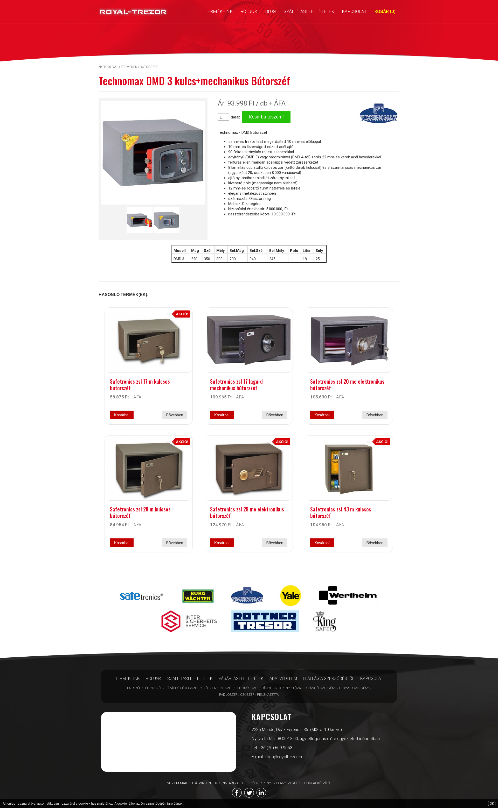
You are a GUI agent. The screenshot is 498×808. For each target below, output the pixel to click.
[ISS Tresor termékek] (189, 633)
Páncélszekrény (275, 688)
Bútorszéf (149, 67)
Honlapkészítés (317, 783)
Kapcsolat (371, 678)
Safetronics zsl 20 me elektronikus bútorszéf (347, 384)
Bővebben (174, 415)
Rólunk (153, 678)
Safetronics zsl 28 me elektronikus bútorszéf (247, 512)
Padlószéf (228, 695)
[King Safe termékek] (324, 633)
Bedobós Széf (247, 688)
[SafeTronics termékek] (141, 607)
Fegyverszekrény (354, 688)
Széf (205, 688)
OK (492, 803)
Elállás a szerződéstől (328, 678)
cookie (83, 803)
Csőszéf (247, 695)
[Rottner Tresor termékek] (264, 633)
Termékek (129, 67)
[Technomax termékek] (247, 607)
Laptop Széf (222, 688)
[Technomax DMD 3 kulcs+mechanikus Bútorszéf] (153, 205)
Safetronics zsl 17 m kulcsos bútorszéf (140, 384)
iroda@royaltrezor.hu (284, 756)
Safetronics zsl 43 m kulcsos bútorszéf (340, 512)
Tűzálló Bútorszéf (182, 688)
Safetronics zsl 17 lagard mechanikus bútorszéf (236, 384)
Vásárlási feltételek (241, 678)
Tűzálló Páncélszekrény (314, 688)
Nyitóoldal (108, 67)
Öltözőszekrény (256, 783)
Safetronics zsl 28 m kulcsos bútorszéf (140, 512)
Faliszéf (134, 688)
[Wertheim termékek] (348, 607)
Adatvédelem (283, 678)
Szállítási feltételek (190, 678)
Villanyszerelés (287, 783)
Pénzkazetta (268, 695)
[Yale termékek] (290, 607)
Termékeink (127, 678)
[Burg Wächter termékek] (198, 607)
